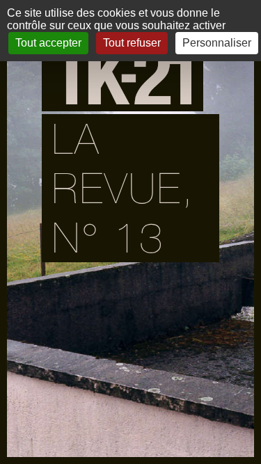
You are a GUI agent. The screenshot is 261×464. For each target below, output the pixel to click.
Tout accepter (48, 43)
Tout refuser (132, 43)
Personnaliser (216, 43)
